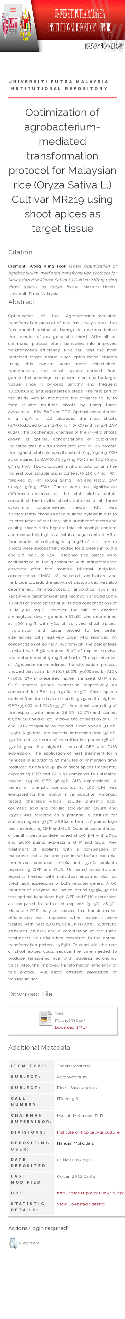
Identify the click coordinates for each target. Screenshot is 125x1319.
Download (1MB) (70, 1027)
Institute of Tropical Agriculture (88, 1132)
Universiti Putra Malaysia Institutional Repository (58, 85)
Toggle (13, 11)
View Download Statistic (81, 1204)
